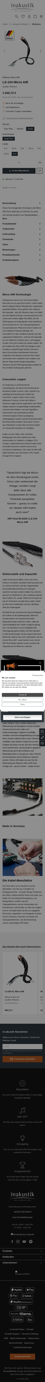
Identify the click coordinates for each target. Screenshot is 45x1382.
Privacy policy (37, 675)
